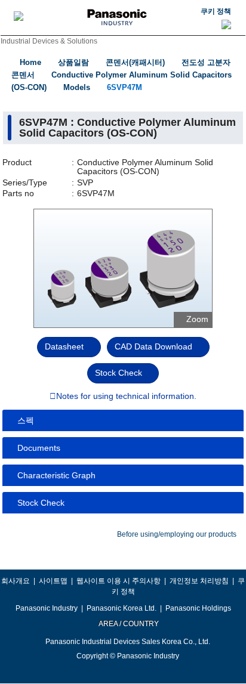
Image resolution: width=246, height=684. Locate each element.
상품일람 (73, 62)
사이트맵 (53, 581)
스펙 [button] (25, 420)
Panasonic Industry (47, 608)
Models (76, 87)
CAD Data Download (153, 346)
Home (30, 62)
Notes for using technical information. (126, 396)
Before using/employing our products (176, 534)
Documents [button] (38, 448)
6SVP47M (124, 87)
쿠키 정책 (216, 11)
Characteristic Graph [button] (56, 475)
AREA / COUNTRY (128, 624)
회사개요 (15, 581)
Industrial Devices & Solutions (49, 41)
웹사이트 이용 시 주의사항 (118, 581)
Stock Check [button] (40, 503)
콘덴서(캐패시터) (135, 62)
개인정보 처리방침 (199, 581)
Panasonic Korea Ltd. (121, 608)
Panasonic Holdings (198, 608)
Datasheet (64, 346)
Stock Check (118, 372)
